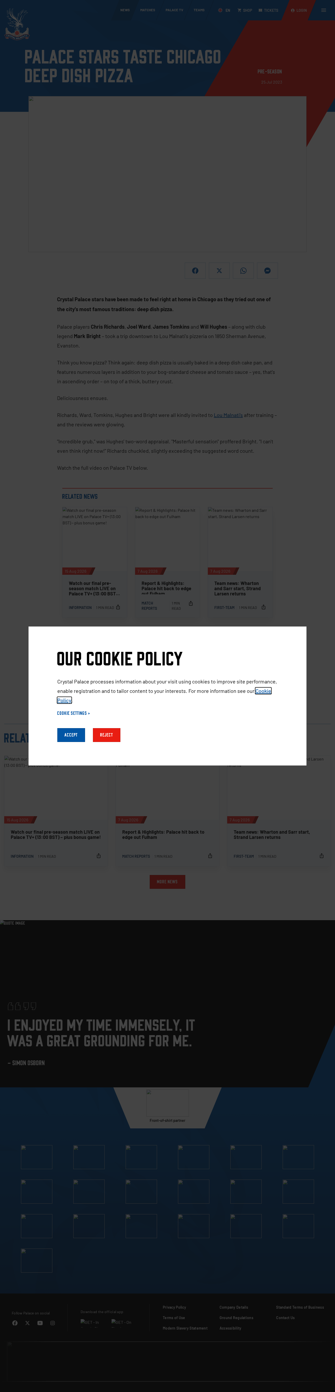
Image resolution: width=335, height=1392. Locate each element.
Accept (71, 735)
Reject (106, 735)
